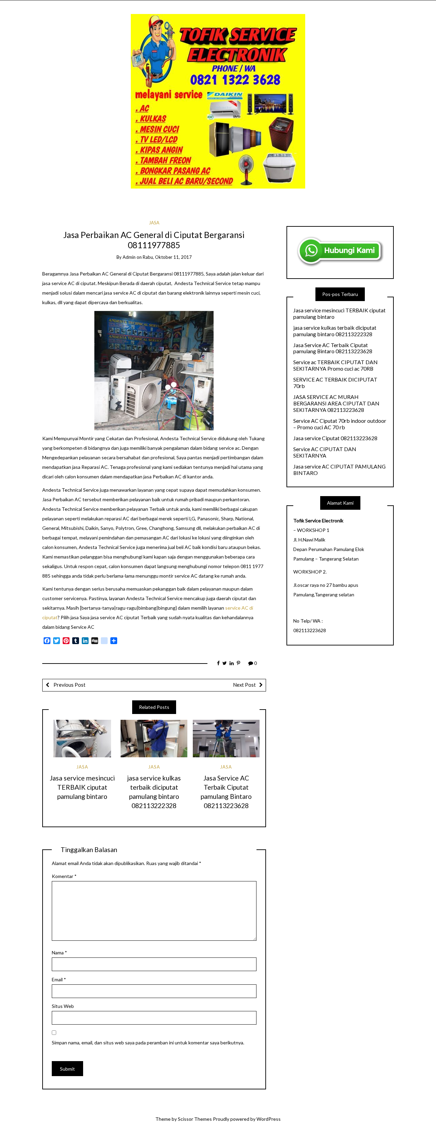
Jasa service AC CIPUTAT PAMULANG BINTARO (339, 469)
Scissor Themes (195, 1119)
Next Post (244, 685)
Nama (59, 952)
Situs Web (63, 1006)
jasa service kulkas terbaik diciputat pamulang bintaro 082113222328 (334, 331)
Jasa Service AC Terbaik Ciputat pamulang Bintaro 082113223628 (332, 348)
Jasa (154, 222)
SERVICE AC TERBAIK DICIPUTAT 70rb (335, 382)
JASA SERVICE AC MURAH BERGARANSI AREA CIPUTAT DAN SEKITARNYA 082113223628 (336, 403)
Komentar (64, 876)
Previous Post (68, 685)
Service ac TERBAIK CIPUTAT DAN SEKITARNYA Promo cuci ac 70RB (335, 365)
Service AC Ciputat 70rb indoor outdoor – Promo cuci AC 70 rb (339, 424)
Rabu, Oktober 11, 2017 (167, 257)
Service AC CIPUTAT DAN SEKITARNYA (324, 452)
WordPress (268, 1119)
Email (59, 979)
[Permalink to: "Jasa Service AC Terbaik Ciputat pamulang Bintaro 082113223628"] (226, 738)
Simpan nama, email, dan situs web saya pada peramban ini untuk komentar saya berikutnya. (148, 1042)
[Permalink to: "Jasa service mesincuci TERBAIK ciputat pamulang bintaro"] (82, 738)
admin (129, 257)
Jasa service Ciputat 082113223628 (335, 438)
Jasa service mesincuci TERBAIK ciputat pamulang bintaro (82, 787)
